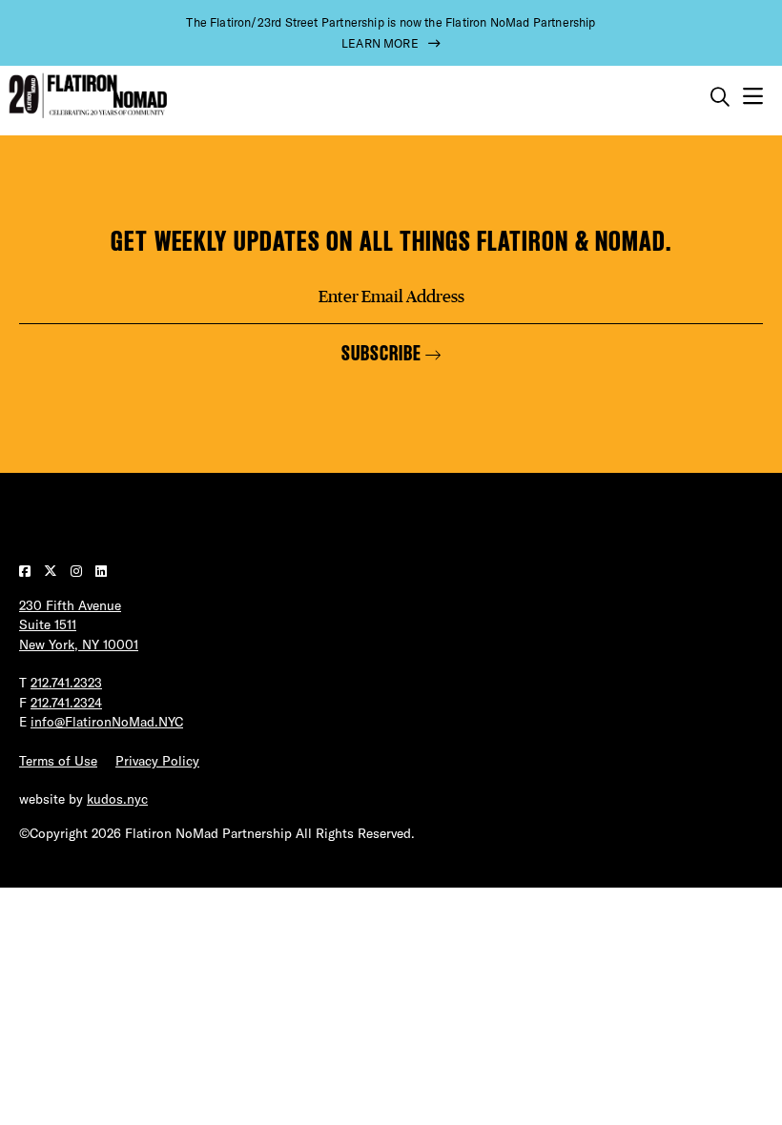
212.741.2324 (66, 702)
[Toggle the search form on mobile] (720, 97)
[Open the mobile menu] (753, 97)
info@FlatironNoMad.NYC (107, 721)
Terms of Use (58, 760)
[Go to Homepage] (86, 96)
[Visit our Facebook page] (26, 571)
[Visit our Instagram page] (78, 571)
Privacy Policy (157, 760)
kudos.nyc (117, 799)
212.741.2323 (66, 682)
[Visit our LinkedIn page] (101, 571)
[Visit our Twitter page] (52, 571)
